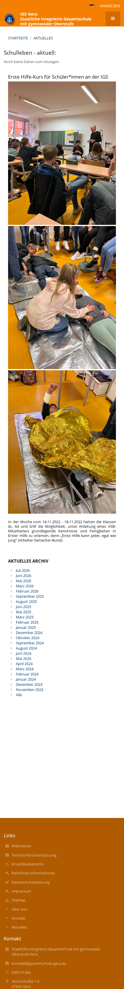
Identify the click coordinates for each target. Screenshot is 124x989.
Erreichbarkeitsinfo (28, 864)
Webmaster (21, 845)
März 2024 (24, 668)
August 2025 (26, 601)
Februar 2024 (27, 674)
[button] (91, 5)
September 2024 (30, 643)
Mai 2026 (23, 580)
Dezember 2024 (29, 632)
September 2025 (30, 596)
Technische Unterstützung (34, 855)
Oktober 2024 (27, 637)
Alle (19, 694)
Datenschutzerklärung (31, 882)
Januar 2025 (26, 627)
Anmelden (110, 5)
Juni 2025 (23, 606)
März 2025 (24, 617)
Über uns (19, 909)
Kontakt (18, 918)
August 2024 (26, 648)
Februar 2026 (27, 591)
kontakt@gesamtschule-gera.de (39, 963)
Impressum (21, 891)
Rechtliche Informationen (33, 873)
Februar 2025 (27, 622)
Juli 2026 (23, 570)
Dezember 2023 (29, 684)
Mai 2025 (23, 611)
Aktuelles (43, 38)
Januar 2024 (26, 679)
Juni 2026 (23, 575)
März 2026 (24, 586)
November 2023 (29, 689)
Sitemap (19, 900)
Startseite (18, 38)
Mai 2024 (23, 658)
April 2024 (24, 663)
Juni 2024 (23, 653)
